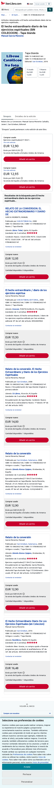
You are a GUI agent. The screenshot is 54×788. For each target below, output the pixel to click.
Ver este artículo (9, 142)
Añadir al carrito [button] (27, 159)
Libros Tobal (17, 230)
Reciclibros (16, 640)
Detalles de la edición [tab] (25, 116)
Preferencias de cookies (23, 754)
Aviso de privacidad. (41, 762)
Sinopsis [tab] (7, 116)
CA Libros (16, 393)
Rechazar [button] (27, 774)
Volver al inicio (27, 706)
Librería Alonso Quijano (21, 469)
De (30, 72)
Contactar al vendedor (13, 247)
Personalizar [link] (27, 782)
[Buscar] (50, 10)
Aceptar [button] (27, 767)
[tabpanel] (26, 125)
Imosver (15, 309)
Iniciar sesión (40, 4)
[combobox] (30, 10)
